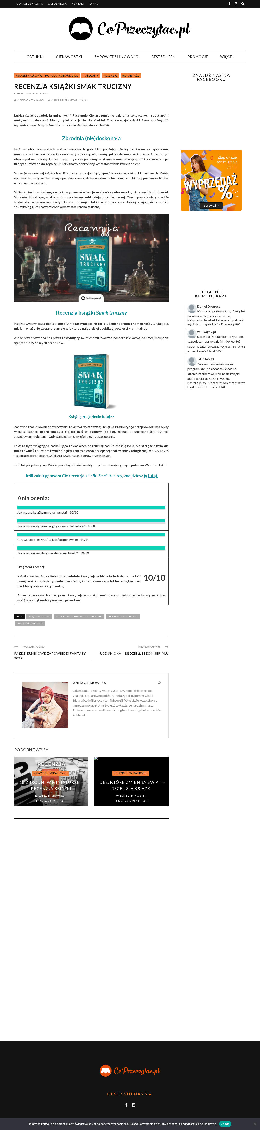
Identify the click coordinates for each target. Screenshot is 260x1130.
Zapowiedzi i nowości (116, 57)
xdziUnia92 (205, 359)
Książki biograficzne (50, 773)
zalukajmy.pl (206, 332)
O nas (94, 3)
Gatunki (35, 57)
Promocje (197, 57)
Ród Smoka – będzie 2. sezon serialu (134, 653)
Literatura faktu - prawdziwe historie (79, 616)
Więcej (227, 57)
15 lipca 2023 (48, 800)
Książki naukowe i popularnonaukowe (47, 75)
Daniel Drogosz (208, 306)
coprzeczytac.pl (30, 3)
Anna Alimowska (31, 99)
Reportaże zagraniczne (123, 616)
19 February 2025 (230, 324)
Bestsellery (163, 57)
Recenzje (111, 75)
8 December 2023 (215, 387)
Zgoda (225, 1123)
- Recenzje (42, 93)
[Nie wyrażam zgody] (255, 1124)
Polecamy (91, 75)
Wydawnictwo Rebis (30, 623)
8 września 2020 (129, 800)
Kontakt (78, 3)
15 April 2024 (214, 351)
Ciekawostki (69, 57)
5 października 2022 (64, 99)
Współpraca (57, 3)
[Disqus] (91, 876)
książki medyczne (39, 616)
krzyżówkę (232, 311)
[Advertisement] (211, 250)
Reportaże (130, 75)
